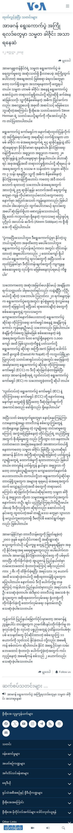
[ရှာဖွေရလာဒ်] (63, 828)
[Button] (64, 61)
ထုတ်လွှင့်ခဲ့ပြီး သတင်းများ (19, 17)
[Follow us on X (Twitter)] (14, 723)
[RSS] (50, 723)
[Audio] (48, 828)
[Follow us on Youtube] (23, 723)
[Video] (32, 828)
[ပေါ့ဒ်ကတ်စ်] (59, 723)
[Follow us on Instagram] (32, 723)
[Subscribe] (6, 732)
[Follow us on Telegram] (41, 723)
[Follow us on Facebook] (6, 723)
